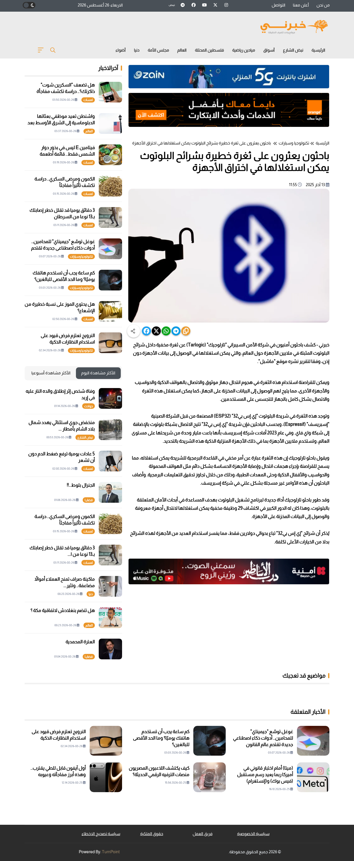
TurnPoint (111, 852)
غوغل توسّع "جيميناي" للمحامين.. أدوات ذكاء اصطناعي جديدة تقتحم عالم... (63, 248)
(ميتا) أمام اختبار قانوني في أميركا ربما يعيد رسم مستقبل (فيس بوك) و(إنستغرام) (265, 774)
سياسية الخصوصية (253, 833)
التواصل (278, 5)
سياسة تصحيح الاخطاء (101, 833)
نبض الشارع (293, 50)
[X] (156, 330)
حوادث (88, 406)
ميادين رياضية (243, 50)
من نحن (323, 5)
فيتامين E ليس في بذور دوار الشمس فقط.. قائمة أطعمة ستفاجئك (67, 154)
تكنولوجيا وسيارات (294, 143)
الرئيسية (318, 50)
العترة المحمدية (80, 641)
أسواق (269, 50)
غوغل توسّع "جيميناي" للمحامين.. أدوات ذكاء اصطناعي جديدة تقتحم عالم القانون (263, 738)
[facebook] (146, 330)
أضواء (121, 50)
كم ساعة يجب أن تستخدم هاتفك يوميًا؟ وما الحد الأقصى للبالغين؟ (161, 738)
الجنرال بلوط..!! (81, 485)
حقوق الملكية (151, 833)
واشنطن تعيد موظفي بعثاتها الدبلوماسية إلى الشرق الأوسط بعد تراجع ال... (61, 123)
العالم (182, 50)
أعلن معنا (301, 5)
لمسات (88, 100)
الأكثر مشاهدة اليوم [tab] (98, 373)
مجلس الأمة (158, 50)
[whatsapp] (166, 330)
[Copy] (185, 330)
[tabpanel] (73, 523)
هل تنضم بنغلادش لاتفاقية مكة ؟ (63, 610)
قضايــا (89, 500)
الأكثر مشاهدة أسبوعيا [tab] (50, 373)
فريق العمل (203, 833)
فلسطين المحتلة (209, 50)
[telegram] (176, 330)
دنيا (136, 50)
